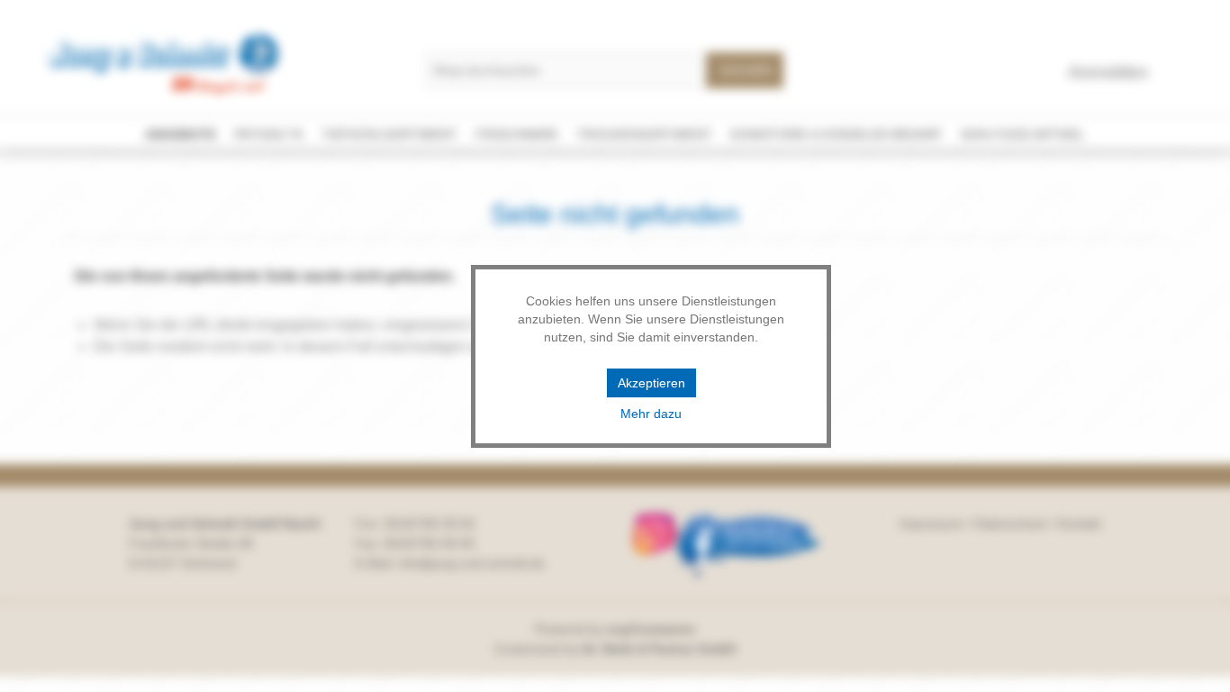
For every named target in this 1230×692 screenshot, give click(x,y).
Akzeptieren (651, 383)
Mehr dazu (651, 413)
